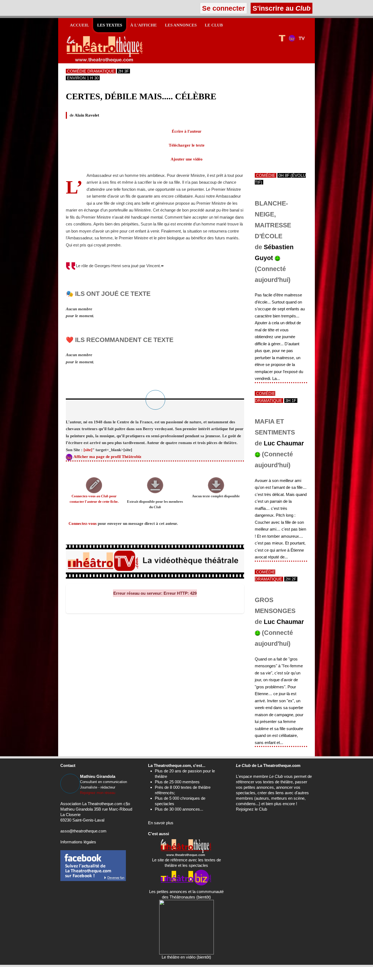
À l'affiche (143, 25)
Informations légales (78, 842)
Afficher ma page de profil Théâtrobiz (107, 456)
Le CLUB (214, 25)
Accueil (79, 25)
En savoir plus (160, 822)
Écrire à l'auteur (187, 131)
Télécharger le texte (187, 145)
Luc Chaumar (284, 443)
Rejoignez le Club (251, 809)
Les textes (109, 25)
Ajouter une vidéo (187, 159)
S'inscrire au (280, 8)
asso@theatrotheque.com (83, 831)
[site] (88, 450)
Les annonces (181, 25)
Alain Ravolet (87, 115)
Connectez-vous (83, 523)
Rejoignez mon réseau (97, 793)
